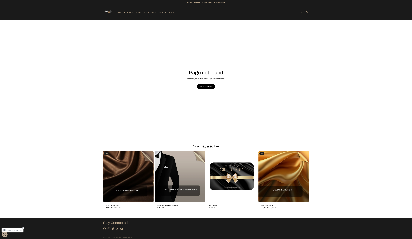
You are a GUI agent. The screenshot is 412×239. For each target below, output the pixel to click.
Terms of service (127, 237)
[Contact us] (5, 234)
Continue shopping (206, 86)
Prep (109, 237)
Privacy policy (117, 237)
